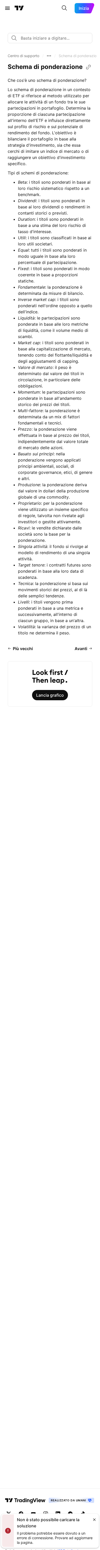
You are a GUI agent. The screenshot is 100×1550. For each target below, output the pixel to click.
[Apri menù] (7, 8)
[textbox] (52, 38)
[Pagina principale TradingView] (19, 8)
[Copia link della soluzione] (88, 67)
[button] (23, 56)
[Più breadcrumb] (49, 56)
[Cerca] (64, 8)
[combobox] (50, 38)
